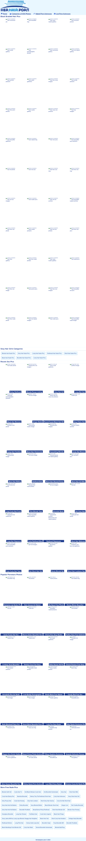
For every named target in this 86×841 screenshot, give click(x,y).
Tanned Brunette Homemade (44, 827)
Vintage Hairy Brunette (75, 818)
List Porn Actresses (63, 14)
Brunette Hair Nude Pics (24, 358)
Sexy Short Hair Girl (73, 796)
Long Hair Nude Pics (38, 353)
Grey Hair (63, 792)
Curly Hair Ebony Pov (8, 796)
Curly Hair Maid (28, 827)
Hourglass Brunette (7, 814)
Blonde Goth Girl (6, 792)
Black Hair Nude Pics (8, 358)
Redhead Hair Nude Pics (54, 353)
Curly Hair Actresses (59, 796)
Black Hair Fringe (59, 814)
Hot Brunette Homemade (51, 792)
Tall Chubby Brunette (77, 805)
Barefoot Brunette (22, 796)
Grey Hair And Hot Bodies (9, 805)
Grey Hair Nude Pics (24, 353)
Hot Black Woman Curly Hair (33, 792)
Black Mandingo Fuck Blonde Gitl (11, 827)
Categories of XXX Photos (21, 14)
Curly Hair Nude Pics (40, 358)
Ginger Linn (64, 805)
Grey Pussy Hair (6, 801)
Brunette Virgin (46, 823)
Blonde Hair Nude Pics (8, 353)
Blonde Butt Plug (60, 827)
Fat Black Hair (33, 814)
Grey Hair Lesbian (32, 801)
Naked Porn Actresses (44, 14)
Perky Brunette (24, 805)
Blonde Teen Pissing (73, 809)
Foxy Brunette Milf (58, 823)
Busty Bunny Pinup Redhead (41, 809)
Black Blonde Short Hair (52, 805)
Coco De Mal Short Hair (63, 801)
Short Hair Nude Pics (70, 353)
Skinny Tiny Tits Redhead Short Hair (40, 796)
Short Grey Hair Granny (47, 801)
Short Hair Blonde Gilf (58, 809)
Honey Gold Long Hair (32, 823)
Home (5, 14)
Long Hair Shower (21, 814)
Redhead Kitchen (7, 823)
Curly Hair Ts (18, 792)
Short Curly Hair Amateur (58, 818)
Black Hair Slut (44, 818)
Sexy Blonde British (36, 805)
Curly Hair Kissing (19, 801)
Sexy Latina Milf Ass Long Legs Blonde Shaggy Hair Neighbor (19, 818)
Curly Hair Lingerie (45, 814)
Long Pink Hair (19, 823)
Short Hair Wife (73, 792)
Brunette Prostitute (25, 809)
